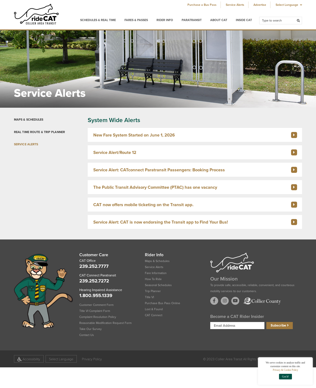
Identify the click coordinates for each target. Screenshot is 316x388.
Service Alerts (235, 5)
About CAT (218, 20)
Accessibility (31, 359)
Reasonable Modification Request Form (105, 323)
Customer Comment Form (96, 305)
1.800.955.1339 (95, 295)
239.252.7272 (94, 280)
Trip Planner (153, 291)
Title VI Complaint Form (94, 311)
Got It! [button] (285, 376)
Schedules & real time (98, 20)
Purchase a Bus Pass (201, 5)
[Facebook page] (214, 301)
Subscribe (279, 325)
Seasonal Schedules (158, 285)
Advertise (259, 5)
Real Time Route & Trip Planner (39, 132)
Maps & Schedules (28, 119)
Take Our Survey (90, 329)
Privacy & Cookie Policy (285, 369)
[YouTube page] (235, 301)
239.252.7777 (94, 266)
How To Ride (153, 279)
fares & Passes (136, 20)
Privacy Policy (92, 359)
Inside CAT (244, 20)
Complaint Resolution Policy (97, 317)
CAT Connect (153, 315)
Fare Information (156, 273)
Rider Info (164, 20)
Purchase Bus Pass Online (162, 303)
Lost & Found (154, 309)
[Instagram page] (225, 301)
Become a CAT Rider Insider (237, 316)
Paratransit (192, 20)
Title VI (149, 297)
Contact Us (86, 335)
